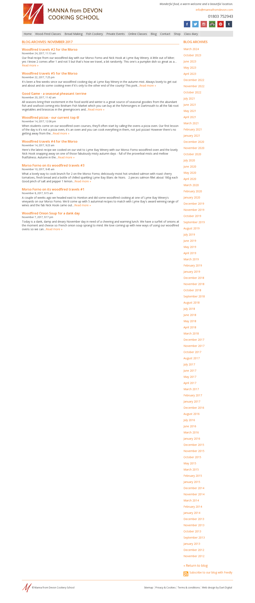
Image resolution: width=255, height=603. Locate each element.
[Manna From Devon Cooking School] (64, 24)
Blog (154, 34)
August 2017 (191, 358)
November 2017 (193, 346)
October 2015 (192, 457)
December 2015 (193, 445)
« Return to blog (195, 565)
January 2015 (191, 482)
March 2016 (191, 432)
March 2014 (191, 500)
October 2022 (192, 92)
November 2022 (193, 86)
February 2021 (192, 129)
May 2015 (189, 463)
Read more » (30, 65)
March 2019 (191, 259)
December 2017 (193, 339)
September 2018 (194, 296)
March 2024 (191, 49)
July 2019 (189, 234)
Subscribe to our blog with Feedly (210, 572)
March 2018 (191, 333)
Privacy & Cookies (165, 587)
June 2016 (189, 426)
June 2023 (189, 61)
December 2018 (193, 278)
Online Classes (137, 34)
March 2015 (191, 469)
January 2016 (191, 438)
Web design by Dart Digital (217, 587)
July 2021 (189, 98)
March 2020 (191, 185)
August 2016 (191, 414)
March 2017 (191, 389)
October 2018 (192, 290)
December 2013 (193, 519)
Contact (165, 34)
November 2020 (193, 148)
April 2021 (189, 117)
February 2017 (192, 395)
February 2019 (192, 265)
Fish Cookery (94, 34)
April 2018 (189, 327)
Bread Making (73, 34)
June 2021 (189, 105)
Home (28, 34)
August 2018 (191, 302)
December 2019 (193, 203)
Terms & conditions (189, 587)
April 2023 (189, 74)
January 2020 (191, 197)
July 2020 (189, 160)
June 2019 (189, 241)
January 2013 (191, 544)
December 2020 (193, 142)
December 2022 (193, 80)
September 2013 (194, 537)
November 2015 (193, 451)
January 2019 (191, 271)
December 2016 (193, 408)
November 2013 (193, 525)
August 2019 (191, 228)
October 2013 (192, 531)
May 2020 (189, 173)
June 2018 (189, 315)
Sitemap (148, 587)
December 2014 (193, 488)
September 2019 (194, 222)
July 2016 (189, 420)
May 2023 (189, 67)
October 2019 (192, 216)
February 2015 (192, 476)
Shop (177, 34)
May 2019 (189, 247)
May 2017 (189, 377)
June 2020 (189, 166)
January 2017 (191, 401)
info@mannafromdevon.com (214, 10)
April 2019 (189, 253)
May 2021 (189, 111)
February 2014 (192, 506)
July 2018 (189, 309)
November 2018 (193, 284)
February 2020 (192, 191)
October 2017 (192, 352)
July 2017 (189, 364)
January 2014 (191, 513)
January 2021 (191, 135)
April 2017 (189, 383)
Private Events (115, 34)
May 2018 (189, 321)
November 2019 (193, 210)
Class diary (191, 34)
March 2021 (191, 123)
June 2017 (189, 370)
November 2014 (193, 494)
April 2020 (189, 179)
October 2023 (192, 55)
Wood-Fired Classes (48, 34)
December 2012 (193, 550)
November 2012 (193, 556)
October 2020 (192, 154)
